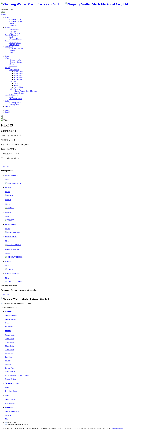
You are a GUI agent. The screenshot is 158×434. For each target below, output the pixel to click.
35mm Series (18, 72)
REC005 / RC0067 (10, 224)
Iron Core (12, 31)
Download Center (15, 39)
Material (16, 85)
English (7, 112)
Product (7, 27)
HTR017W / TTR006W (12, 249)
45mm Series (18, 73)
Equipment (13, 25)
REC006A (8, 212)
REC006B (8, 200)
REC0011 (8, 187)
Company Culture (15, 21)
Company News (15, 43)
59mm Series (18, 75)
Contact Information (16, 49)
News (7, 41)
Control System (19, 93)
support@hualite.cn (118, 428)
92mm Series (18, 77)
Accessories (18, 79)
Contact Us (9, 47)
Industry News (14, 45)
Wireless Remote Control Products (25, 91)
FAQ (11, 37)
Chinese (3, 14)
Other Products (14, 33)
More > (7, 179)
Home (7, 56)
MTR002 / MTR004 (11, 237)
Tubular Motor (14, 29)
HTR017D (8, 261)
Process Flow (18, 87)
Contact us (5, 166)
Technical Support (11, 35)
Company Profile (15, 19)
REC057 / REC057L (11, 175)
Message (12, 50)
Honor (11, 23)
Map (11, 52)
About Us (8, 18)
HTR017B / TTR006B (12, 273)
